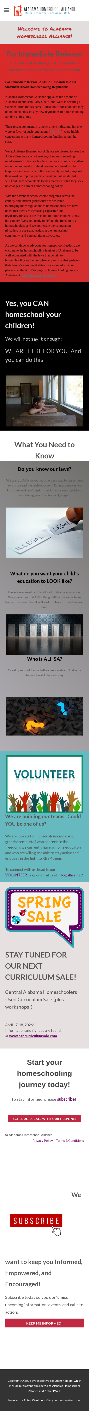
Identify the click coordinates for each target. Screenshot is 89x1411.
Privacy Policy (42, 1140)
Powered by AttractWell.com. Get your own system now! (44, 1400)
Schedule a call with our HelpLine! (44, 1119)
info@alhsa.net (70, 875)
